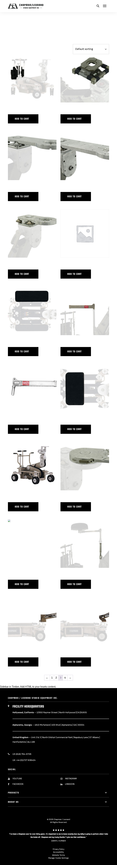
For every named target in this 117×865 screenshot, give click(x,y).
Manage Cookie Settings (58, 858)
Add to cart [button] (22, 118)
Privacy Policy (58, 849)
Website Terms (58, 855)
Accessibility (58, 852)
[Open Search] (98, 6)
